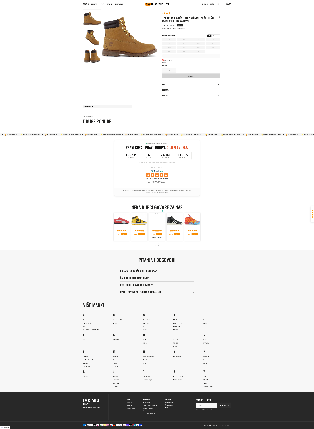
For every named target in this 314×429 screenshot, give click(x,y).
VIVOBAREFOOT (208, 386)
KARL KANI (206, 343)
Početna (86, 4)
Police (205, 360)
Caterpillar (146, 323)
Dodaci (109, 4)
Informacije (119, 4)
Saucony (116, 380)
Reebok (85, 376)
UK (213, 35)
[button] (219, 17)
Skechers (116, 383)
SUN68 (115, 386)
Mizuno (115, 366)
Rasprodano (191, 76)
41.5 (213, 39)
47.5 (169, 51)
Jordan (175, 346)
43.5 (198, 43)
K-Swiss (205, 340)
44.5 (169, 47)
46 (213, 47)
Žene (102, 4)
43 (184, 43)
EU (209, 35)
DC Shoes (176, 320)
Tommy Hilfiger (147, 380)
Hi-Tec (145, 340)
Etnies (205, 323)
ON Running (177, 356)
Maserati (115, 360)
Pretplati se (223, 405)
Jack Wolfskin (177, 340)
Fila (84, 340)
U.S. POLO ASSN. (178, 376)
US (218, 35)
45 (184, 47)
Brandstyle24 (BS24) (214, 425)
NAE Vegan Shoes (148, 356)
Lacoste (85, 363)
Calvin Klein (146, 320)
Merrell (115, 363)
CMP (144, 326)
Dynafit (175, 329)
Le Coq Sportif (87, 366)
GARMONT (116, 340)
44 (213, 43)
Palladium (206, 356)
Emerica (205, 320)
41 (198, 39)
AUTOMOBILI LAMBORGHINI (91, 329)
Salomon (116, 376)
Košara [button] (228, 4)
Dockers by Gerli (178, 323)
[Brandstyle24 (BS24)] (157, 4)
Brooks (115, 323)
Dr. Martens (176, 326)
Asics (84, 326)
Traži (206, 4)
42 (169, 43)
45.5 (198, 47)
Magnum (116, 356)
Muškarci (94, 4)
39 (169, 39)
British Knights (117, 320)
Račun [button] (212, 4)
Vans (204, 376)
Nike (144, 363)
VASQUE (205, 380)
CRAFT (145, 329)
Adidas (85, 320)
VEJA (205, 383)
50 (198, 51)
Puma (205, 363)
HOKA (145, 343)
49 (184, 51)
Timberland (165, 15)
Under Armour (177, 380)
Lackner (85, 356)
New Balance (147, 360)
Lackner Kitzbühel (88, 360)
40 (184, 39)
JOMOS (175, 343)
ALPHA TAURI (87, 323)
